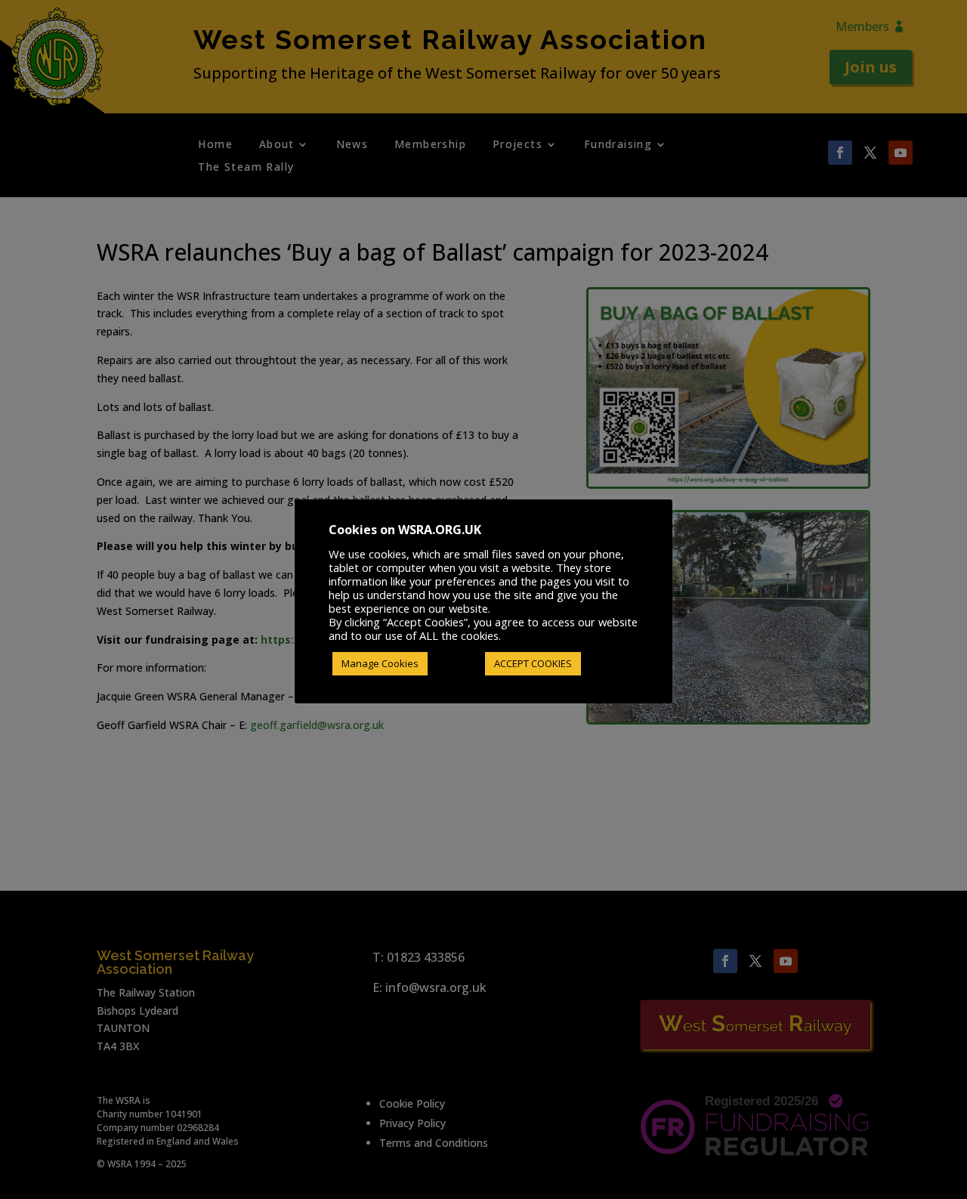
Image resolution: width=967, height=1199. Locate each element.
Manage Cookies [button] (380, 663)
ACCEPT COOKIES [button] (533, 663)
